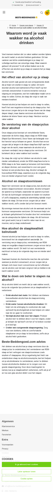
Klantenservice (8, 426)
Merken (5, 430)
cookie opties (27, 479)
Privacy (5, 449)
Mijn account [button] (34, 5)
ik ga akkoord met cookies (26, 464)
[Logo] (26, 17)
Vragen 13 (40, 25)
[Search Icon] (42, 13)
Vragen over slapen (26, 25)
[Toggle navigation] (4, 12)
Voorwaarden (7, 445)
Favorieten (6, 434)
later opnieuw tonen (26, 471)
